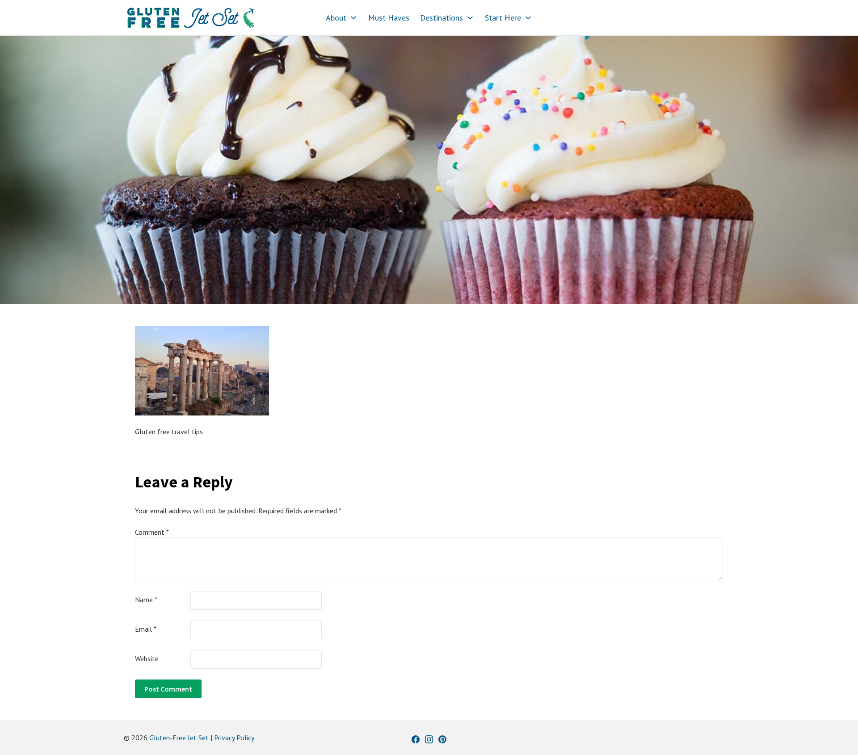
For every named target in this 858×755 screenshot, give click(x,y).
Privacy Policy (234, 737)
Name (146, 599)
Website (147, 658)
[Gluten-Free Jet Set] (191, 17)
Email (145, 629)
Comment (152, 532)
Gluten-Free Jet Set (179, 737)
